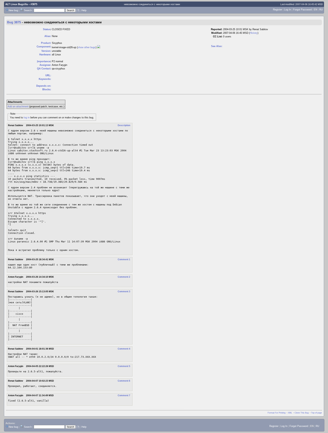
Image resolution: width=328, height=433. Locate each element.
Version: (46, 51)
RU (321, 9)
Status (46, 29)
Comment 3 (124, 291)
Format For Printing (276, 413)
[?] (77, 10)
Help (83, 10)
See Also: (216, 46)
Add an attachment (18, 106)
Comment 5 (124, 366)
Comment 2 (124, 277)
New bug (13, 10)
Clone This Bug (302, 413)
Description (124, 125)
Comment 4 (124, 348)
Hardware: (45, 54)
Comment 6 (124, 381)
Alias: (47, 36)
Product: (46, 43)
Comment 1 (124, 259)
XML (290, 413)
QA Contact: (44, 68)
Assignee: (45, 65)
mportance (43, 61)
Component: (44, 46)
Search (28, 10)
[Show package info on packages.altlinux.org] (98, 47)
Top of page (316, 413)
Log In (287, 9)
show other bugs (87, 47)
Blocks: (46, 89)
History (254, 32)
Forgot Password (302, 9)
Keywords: (45, 79)
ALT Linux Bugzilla (16, 4)
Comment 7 (124, 395)
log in (27, 117)
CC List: (217, 36)
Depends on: (43, 85)
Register (277, 9)
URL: (48, 75)
